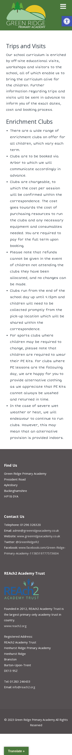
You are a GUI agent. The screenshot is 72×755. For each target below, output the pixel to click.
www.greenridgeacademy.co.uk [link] (38, 536)
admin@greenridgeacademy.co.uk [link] (36, 530)
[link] (67, 21)
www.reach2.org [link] (15, 626)
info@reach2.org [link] (24, 687)
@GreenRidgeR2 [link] (27, 542)
